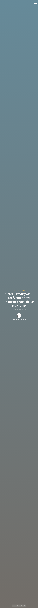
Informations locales (19, 290)
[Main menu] (35, 3)
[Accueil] (13, 606)
